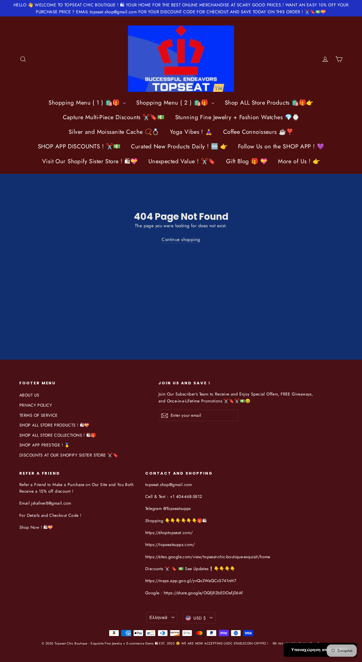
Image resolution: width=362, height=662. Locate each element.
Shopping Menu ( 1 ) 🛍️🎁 (85, 102)
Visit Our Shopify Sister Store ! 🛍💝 (90, 161)
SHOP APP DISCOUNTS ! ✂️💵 (79, 146)
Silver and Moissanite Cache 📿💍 (114, 131)
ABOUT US (29, 395)
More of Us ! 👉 (299, 161)
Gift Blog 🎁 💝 (247, 161)
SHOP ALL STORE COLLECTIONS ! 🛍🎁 (57, 435)
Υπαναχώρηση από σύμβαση (320, 650)
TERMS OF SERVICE (38, 415)
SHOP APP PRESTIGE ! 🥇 (44, 445)
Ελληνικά (158, 617)
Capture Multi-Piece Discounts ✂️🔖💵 (114, 117)
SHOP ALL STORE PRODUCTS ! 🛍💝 (54, 425)
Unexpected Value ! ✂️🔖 (181, 161)
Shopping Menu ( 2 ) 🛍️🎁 (173, 102)
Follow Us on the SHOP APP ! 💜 (281, 146)
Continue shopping (181, 239)
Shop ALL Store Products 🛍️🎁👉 (269, 102)
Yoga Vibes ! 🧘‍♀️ (191, 131)
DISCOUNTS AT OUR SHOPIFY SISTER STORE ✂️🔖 (68, 455)
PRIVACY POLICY (35, 405)
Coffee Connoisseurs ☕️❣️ (258, 131)
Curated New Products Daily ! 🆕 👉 (179, 146)
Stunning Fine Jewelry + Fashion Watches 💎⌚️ (237, 117)
